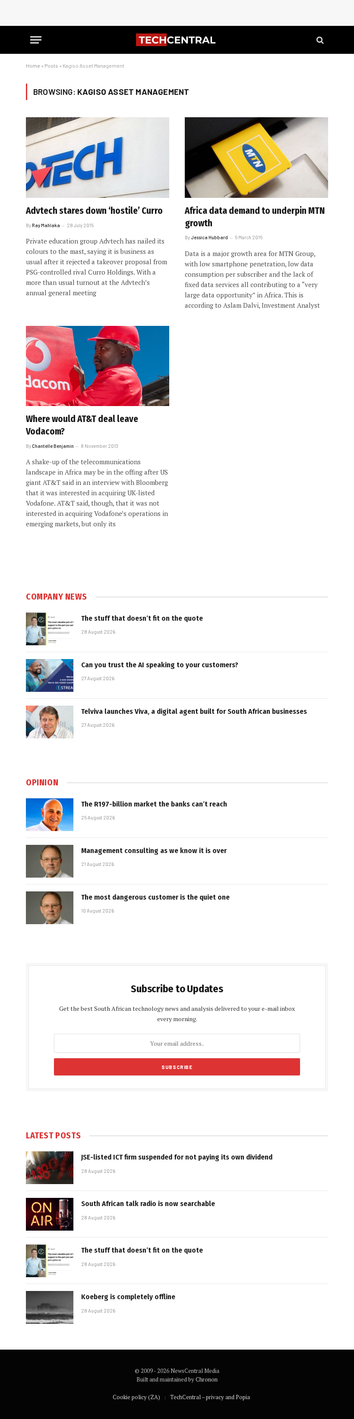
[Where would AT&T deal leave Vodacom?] (97, 366)
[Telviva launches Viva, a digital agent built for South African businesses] (49, 722)
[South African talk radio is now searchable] (49, 1214)
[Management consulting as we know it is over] (49, 861)
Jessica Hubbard (209, 237)
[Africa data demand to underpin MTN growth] (256, 157)
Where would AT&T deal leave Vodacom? (82, 425)
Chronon (207, 1379)
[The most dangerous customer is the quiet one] (49, 907)
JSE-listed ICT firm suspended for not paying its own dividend (176, 1157)
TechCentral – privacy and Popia (210, 1397)
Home (33, 66)
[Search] (319, 40)
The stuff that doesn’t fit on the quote (142, 618)
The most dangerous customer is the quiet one (155, 897)
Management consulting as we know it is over (154, 850)
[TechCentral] (177, 40)
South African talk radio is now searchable (148, 1203)
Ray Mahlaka (46, 225)
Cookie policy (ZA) (136, 1397)
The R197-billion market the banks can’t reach (154, 804)
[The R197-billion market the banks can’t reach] (49, 814)
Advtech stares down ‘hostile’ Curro (94, 210)
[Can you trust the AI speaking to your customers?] (49, 675)
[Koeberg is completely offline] (49, 1307)
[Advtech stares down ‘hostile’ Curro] (97, 157)
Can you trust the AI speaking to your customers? (159, 664)
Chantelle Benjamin (53, 446)
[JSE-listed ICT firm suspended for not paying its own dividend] (49, 1167)
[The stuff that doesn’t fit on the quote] (49, 629)
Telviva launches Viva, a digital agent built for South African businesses (194, 711)
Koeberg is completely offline (128, 1296)
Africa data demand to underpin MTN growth (255, 217)
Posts (51, 66)
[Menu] (35, 40)
